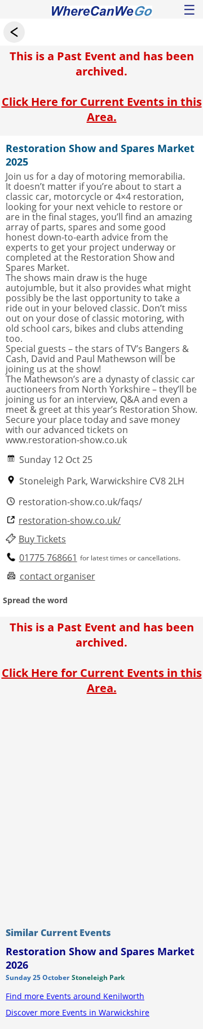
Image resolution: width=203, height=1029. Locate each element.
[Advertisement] (101, 808)
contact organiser (57, 576)
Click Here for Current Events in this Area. (102, 109)
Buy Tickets (42, 539)
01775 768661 (48, 558)
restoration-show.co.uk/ (70, 521)
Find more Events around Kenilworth (75, 996)
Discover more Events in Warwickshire (77, 1012)
